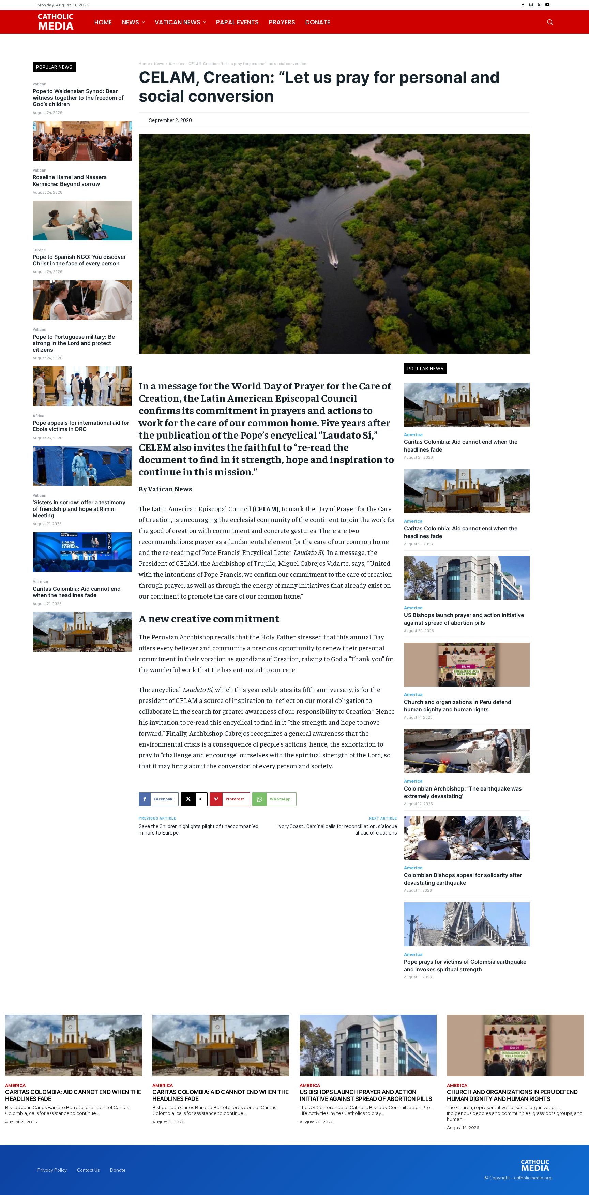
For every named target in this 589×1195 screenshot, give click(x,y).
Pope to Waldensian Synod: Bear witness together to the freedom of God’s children (78, 97)
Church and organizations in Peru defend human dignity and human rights (512, 1095)
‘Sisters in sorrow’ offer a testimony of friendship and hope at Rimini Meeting (79, 509)
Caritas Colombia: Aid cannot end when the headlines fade (77, 592)
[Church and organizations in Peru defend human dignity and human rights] (467, 665)
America (40, 581)
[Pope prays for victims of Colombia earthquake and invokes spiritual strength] (467, 924)
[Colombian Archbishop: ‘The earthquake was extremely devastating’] (467, 751)
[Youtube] (547, 5)
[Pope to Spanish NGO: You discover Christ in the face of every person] (82, 300)
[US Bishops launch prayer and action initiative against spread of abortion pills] (467, 578)
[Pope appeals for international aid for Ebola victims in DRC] (82, 466)
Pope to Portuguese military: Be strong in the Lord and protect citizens (74, 343)
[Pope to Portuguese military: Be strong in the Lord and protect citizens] (82, 386)
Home (144, 63)
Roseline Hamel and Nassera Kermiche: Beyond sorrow (70, 180)
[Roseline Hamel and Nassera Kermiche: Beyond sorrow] (82, 220)
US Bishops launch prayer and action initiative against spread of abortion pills (366, 1095)
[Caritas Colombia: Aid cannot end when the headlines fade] (82, 631)
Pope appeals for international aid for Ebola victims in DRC (81, 425)
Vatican (39, 83)
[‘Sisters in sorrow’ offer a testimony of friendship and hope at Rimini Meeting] (82, 552)
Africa (38, 415)
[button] (550, 22)
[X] (539, 5)
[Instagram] (531, 5)
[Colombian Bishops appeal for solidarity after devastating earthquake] (467, 838)
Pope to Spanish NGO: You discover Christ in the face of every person (79, 260)
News (159, 63)
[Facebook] (523, 5)
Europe (39, 249)
